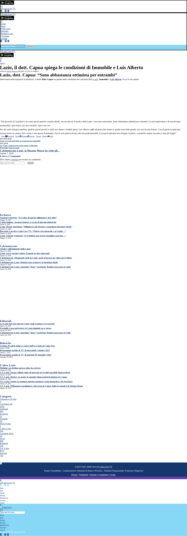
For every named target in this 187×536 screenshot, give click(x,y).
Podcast (2, 493)
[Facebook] (1, 11)
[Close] (1, 48)
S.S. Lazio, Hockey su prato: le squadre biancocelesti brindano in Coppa (33, 377)
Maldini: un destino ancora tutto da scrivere (20, 368)
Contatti (3, 38)
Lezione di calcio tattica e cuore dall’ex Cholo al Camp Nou (27, 346)
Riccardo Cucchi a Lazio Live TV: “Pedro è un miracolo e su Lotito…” (33, 231)
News (2, 26)
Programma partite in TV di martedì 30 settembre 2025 (25, 355)
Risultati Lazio (6, 34)
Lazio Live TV (105, 467)
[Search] (1, 43)
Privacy (74, 475)
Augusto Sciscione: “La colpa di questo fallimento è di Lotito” (28, 218)
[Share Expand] (53, 136)
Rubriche (4, 31)
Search (31, 46)
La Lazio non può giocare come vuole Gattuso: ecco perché (27, 324)
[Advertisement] (93, 100)
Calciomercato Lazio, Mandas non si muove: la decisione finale (29, 262)
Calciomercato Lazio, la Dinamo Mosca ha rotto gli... (29, 150)
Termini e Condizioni (99, 475)
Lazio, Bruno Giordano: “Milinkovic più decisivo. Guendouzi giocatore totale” (36, 227)
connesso (14, 159)
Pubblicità (83, 475)
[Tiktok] (10, 11)
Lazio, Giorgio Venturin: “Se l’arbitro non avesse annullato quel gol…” (33, 236)
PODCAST (5, 29)
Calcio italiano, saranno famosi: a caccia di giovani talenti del (28, 222)
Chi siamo (4, 36)
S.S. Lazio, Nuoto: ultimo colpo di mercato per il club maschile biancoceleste (35, 372)
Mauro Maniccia (12, 71)
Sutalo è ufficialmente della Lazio (15, 249)
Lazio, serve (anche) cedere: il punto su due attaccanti (25, 253)
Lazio (95, 79)
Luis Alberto (116, 79)
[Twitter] (3, 11)
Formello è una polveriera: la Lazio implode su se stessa (25, 328)
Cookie (112, 475)
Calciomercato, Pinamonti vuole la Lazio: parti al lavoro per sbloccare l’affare (36, 258)
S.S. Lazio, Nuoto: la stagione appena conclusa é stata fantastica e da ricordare (36, 381)
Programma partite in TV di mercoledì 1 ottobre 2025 (25, 350)
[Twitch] (8, 11)
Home (3, 24)
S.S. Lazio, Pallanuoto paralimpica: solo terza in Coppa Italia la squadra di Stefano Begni (41, 386)
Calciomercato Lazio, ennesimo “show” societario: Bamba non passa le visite (35, 267)
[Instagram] (5, 11)
